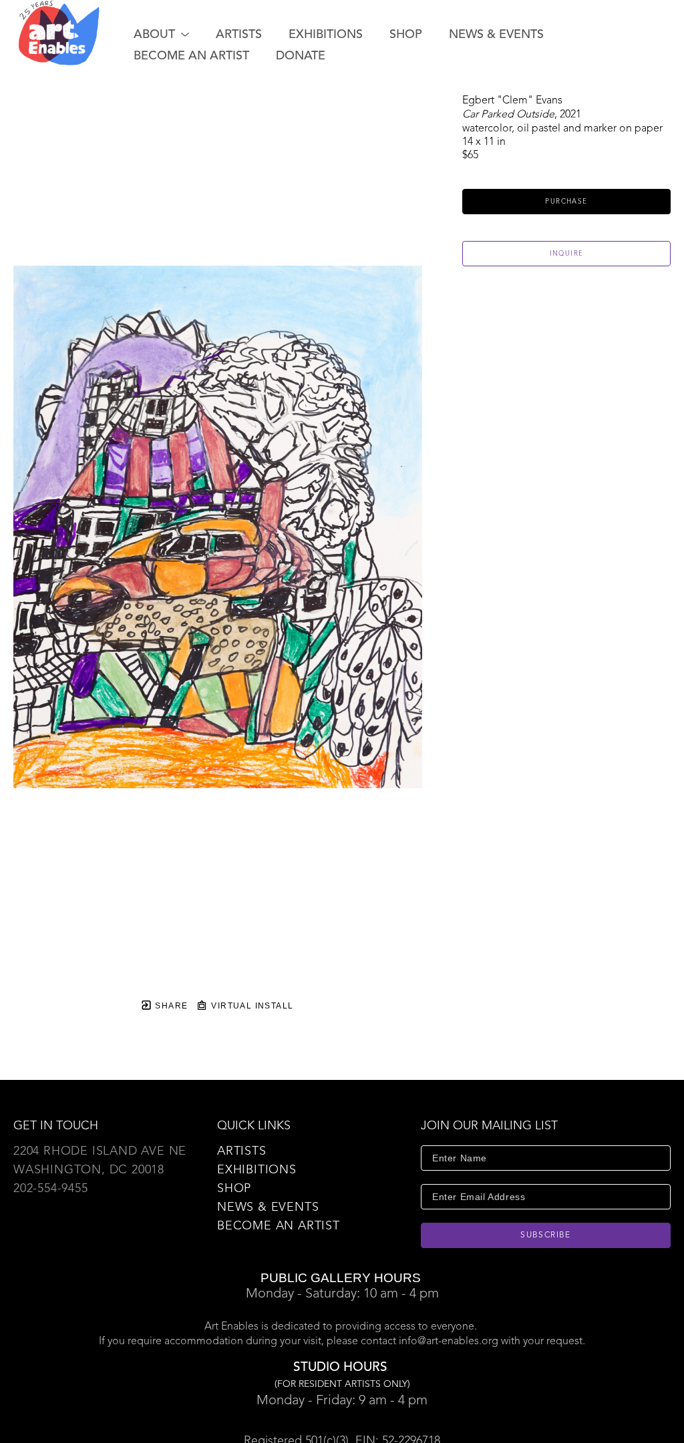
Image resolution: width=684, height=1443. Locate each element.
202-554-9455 (50, 1189)
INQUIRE (567, 253)
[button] (161, 34)
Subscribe (545, 1235)
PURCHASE (566, 201)
